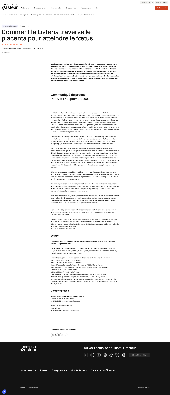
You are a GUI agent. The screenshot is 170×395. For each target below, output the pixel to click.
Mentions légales (33, 387)
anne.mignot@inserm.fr (70, 310)
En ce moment (71, 8)
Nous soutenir (86, 8)
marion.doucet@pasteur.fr (71, 301)
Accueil (4, 15)
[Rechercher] (97, 8)
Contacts (22, 387)
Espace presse (24, 15)
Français (158, 2)
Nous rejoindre (28, 370)
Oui (56, 335)
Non (64, 335)
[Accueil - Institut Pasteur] (10, 6)
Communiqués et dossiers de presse (42, 15)
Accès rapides (145, 2)
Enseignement (59, 370)
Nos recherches (40, 8)
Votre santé (25, 8)
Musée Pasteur (79, 370)
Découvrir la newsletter (139, 355)
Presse (44, 370)
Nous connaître (55, 8)
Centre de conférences (103, 370)
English (165, 2)
